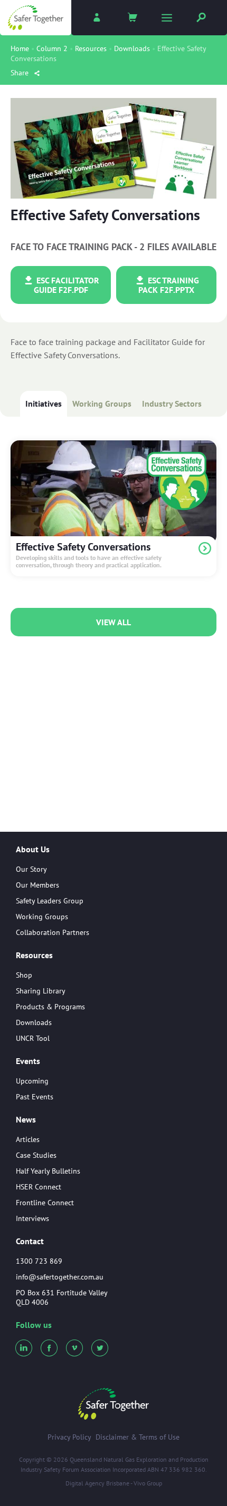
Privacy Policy (69, 1437)
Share (21, 72)
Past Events (34, 1096)
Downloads (132, 48)
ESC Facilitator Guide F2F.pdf (66, 285)
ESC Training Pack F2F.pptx (168, 285)
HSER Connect (38, 1187)
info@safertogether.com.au (59, 1277)
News (26, 1120)
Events (28, 1061)
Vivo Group (148, 1483)
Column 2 (52, 48)
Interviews (32, 1218)
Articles (28, 1139)
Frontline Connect (45, 1202)
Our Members (37, 885)
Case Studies (36, 1155)
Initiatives (43, 403)
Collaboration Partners (52, 932)
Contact (30, 1241)
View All (113, 622)
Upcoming (32, 1081)
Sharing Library (40, 991)
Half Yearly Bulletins (48, 1171)
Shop (24, 975)
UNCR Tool (33, 1038)
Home (20, 48)
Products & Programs (50, 1006)
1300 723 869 (39, 1261)
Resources (91, 48)
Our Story (31, 869)
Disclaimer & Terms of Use (137, 1437)
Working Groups (101, 403)
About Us (33, 849)
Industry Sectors (172, 403)
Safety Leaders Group (49, 900)
